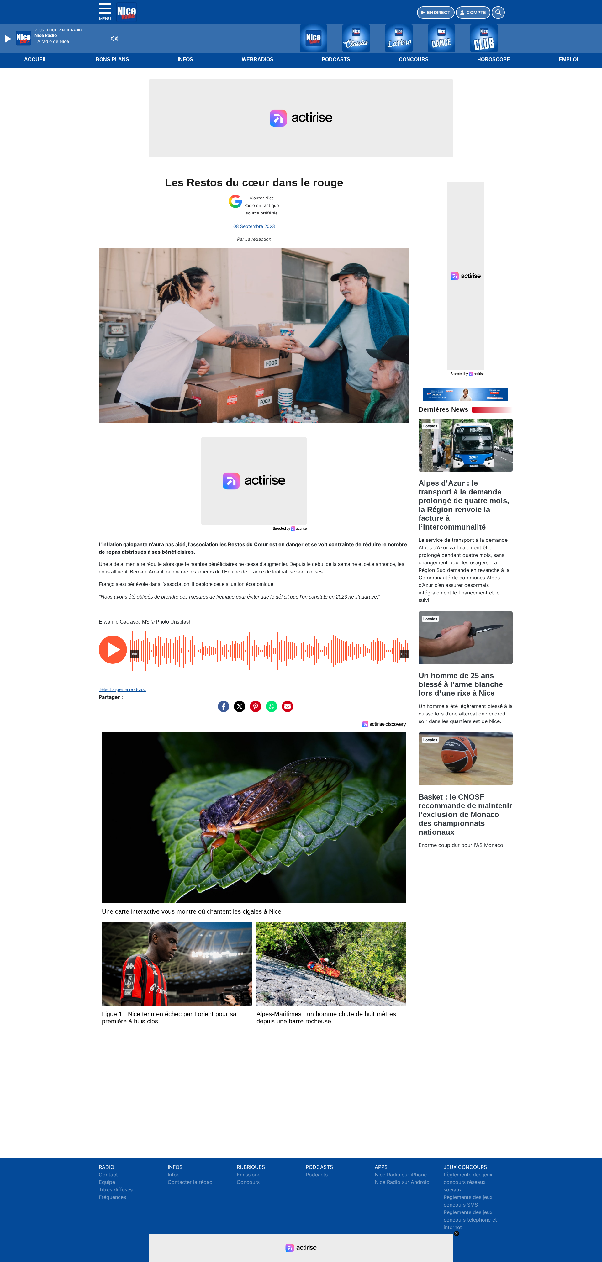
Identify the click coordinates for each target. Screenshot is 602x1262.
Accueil (35, 59)
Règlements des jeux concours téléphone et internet (470, 1219)
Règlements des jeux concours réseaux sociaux (468, 1182)
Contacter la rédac (190, 1182)
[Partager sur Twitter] (238, 709)
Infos (185, 59)
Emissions (248, 1174)
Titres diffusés (116, 1189)
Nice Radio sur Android (402, 1182)
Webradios (257, 59)
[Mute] (114, 38)
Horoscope (493, 59)
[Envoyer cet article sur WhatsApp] (270, 709)
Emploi (568, 59)
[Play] (9, 39)
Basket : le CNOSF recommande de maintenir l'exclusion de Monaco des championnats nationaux (465, 814)
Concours (414, 59)
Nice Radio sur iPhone (401, 1174)
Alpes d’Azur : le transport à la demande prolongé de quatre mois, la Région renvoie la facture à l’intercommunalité (464, 505)
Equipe (107, 1182)
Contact (108, 1174)
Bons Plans (112, 59)
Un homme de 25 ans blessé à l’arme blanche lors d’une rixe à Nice (461, 684)
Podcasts (336, 59)
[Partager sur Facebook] (222, 709)
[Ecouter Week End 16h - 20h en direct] (465, 394)
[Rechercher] (498, 12)
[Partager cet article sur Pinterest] (254, 709)
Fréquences (112, 1197)
